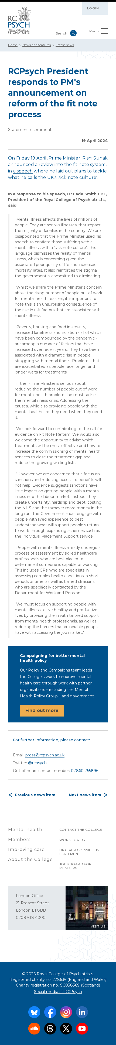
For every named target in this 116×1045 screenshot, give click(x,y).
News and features (36, 45)
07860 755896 (84, 770)
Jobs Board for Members (75, 866)
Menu (94, 31)
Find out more (42, 710)
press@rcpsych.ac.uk (44, 755)
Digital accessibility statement (79, 852)
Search (73, 33)
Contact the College (80, 830)
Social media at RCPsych (58, 991)
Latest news (65, 45)
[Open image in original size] (19, 20)
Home (13, 45)
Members (19, 839)
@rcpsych (37, 762)
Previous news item (35, 795)
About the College (30, 859)
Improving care (26, 849)
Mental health (25, 829)
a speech (23, 171)
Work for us (72, 840)
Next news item (85, 795)
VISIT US (98, 926)
